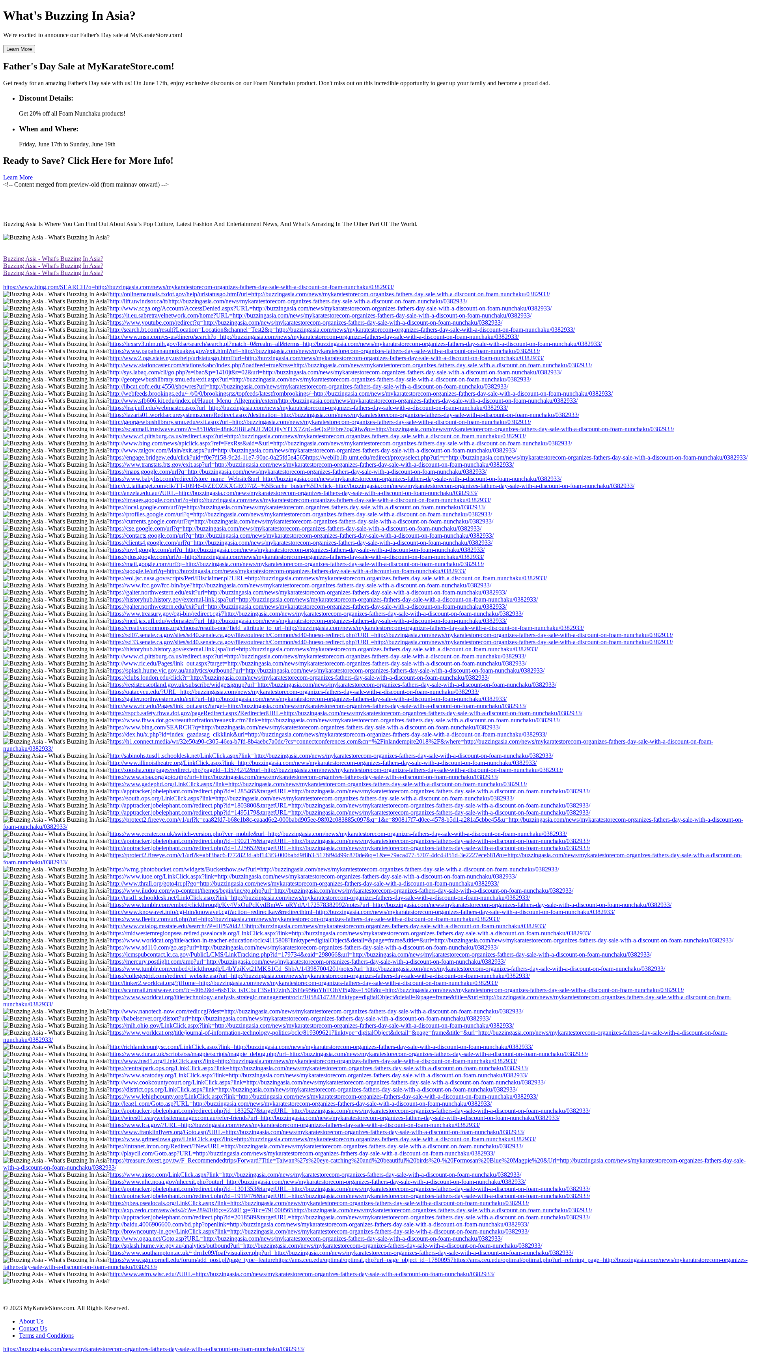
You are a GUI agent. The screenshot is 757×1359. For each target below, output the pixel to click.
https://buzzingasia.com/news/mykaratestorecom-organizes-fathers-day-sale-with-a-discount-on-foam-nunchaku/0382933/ (153, 1349)
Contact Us (33, 1328)
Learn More (19, 49)
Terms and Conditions (46, 1335)
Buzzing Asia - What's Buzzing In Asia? (53, 258)
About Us (31, 1321)
